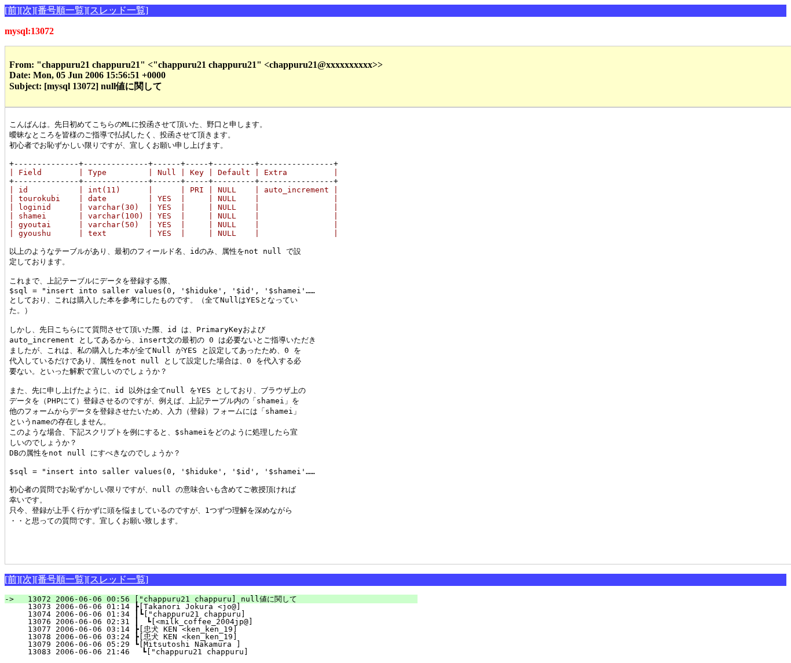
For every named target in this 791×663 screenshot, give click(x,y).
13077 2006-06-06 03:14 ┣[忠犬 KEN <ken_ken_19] (218, 629)
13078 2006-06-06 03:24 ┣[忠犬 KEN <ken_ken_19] (218, 636)
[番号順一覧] (61, 10)
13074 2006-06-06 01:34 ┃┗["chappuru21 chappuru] (218, 614)
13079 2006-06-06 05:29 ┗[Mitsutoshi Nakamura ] (220, 644)
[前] (12, 10)
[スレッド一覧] (117, 10)
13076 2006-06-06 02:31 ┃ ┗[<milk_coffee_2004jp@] (217, 621)
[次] (27, 10)
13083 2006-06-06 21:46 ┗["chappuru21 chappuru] (219, 651)
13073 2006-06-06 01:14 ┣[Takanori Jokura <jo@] (220, 606)
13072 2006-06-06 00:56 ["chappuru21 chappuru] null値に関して (218, 599)
